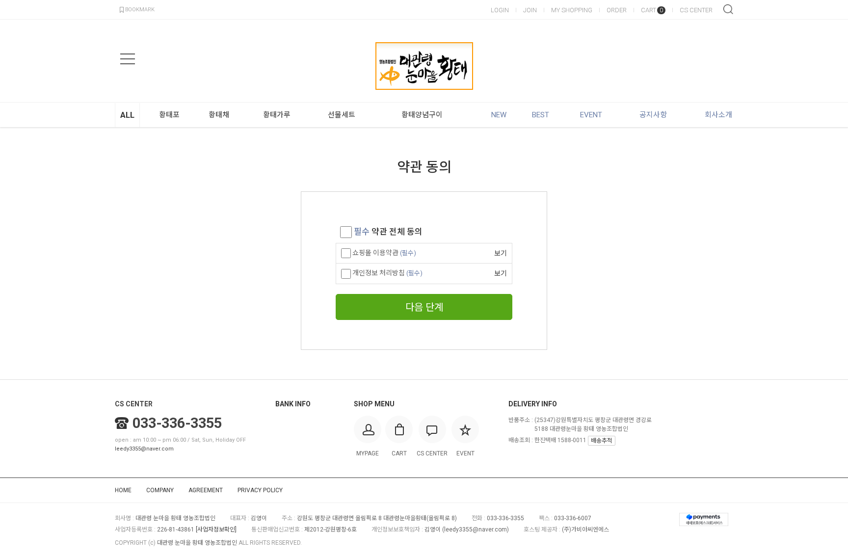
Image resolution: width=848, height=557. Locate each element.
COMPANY (160, 490)
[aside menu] (127, 58)
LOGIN (500, 10)
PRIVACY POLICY (260, 490)
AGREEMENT (205, 490)
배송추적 (601, 440)
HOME (123, 490)
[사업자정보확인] (216, 529)
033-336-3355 (177, 423)
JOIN (530, 10)
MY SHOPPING (571, 10)
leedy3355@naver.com (144, 449)
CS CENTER (696, 10)
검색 (728, 9)
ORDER (617, 10)
